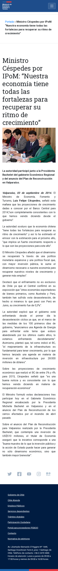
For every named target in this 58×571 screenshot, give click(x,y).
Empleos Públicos (16, 506)
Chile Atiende (14, 500)
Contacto (12, 533)
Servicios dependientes (18, 511)
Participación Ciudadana (19, 522)
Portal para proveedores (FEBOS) (23, 528)
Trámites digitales (16, 517)
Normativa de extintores (19, 539)
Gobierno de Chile (16, 495)
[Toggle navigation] (52, 6)
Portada (9, 21)
